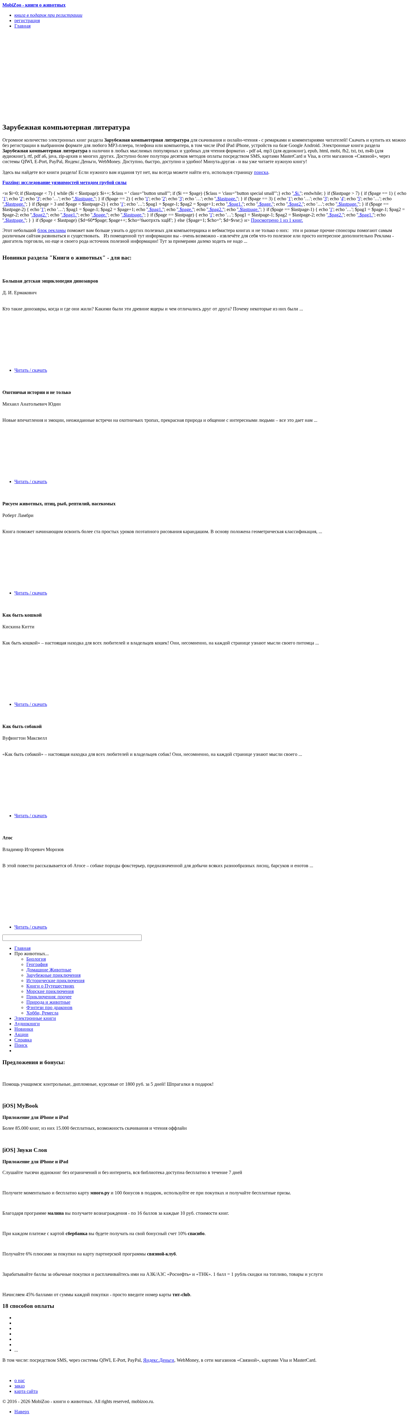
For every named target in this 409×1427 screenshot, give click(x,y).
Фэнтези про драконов (49, 1007)
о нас (19, 1380)
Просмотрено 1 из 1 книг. (277, 220)
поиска (261, 172)
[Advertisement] (143, 75)
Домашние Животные (48, 969)
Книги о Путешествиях (50, 985)
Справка (23, 1039)
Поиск (21, 1045)
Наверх (21, 1411)
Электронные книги (35, 1018)
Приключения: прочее (49, 996)
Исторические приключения (55, 980)
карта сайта (26, 1391)
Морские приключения (50, 991)
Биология (36, 959)
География (37, 964)
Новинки (23, 1029)
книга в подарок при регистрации (48, 15)
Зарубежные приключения (53, 975)
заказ (19, 1385)
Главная (22, 948)
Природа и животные (48, 1002)
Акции (21, 1034)
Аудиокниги (27, 1023)
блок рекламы (51, 230)
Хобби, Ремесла (42, 1012)
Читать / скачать (30, 370)
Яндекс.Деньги (158, 1360)
